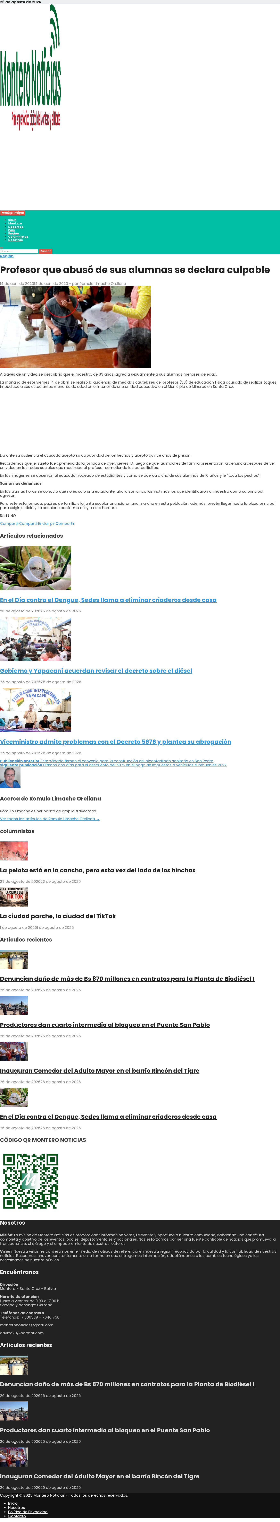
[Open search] (1, 247)
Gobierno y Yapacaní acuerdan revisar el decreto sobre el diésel (96, 671)
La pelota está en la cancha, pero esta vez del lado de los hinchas (98, 870)
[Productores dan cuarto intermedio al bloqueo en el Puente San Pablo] (14, 1013)
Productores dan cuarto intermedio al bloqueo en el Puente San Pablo (105, 1025)
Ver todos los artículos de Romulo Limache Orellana (50, 818)
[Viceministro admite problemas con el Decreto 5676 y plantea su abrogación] (35, 730)
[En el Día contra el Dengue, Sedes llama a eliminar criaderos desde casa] (35, 588)
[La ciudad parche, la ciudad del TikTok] (14, 905)
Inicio (12, 220)
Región (13, 233)
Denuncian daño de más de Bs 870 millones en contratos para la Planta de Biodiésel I (127, 979)
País (11, 230)
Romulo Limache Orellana (103, 283)
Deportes (15, 227)
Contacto (17, 1516)
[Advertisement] (123, 181)
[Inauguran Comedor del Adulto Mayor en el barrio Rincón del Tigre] (14, 1059)
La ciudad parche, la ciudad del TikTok (58, 916)
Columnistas (18, 237)
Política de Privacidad (28, 1511)
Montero (15, 223)
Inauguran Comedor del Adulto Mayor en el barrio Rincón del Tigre (99, 1071)
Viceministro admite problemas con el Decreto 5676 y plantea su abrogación (115, 742)
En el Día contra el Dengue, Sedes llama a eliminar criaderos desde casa (108, 600)
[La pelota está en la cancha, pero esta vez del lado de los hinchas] (14, 859)
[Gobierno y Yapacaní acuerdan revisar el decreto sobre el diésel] (35, 659)
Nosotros (15, 240)
